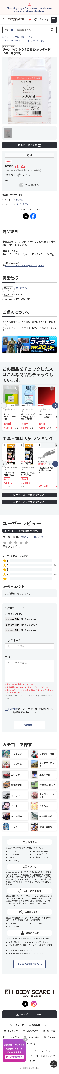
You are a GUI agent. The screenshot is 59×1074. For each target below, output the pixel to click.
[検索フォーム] (46, 19)
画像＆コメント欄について (32, 537)
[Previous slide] (4, 405)
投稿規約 (13, 709)
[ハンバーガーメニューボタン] (54, 20)
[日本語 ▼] (30, 19)
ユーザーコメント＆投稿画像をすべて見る (21, 531)
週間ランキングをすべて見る (28, 495)
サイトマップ (29, 1061)
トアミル (20, 199)
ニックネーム (13, 640)
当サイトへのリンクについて (43, 1056)
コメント (10, 657)
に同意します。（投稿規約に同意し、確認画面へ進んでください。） (30, 711)
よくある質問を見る (28, 964)
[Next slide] (55, 405)
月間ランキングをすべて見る (28, 502)
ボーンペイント (23, 204)
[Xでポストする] (26, 216)
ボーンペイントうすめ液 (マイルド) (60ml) (25, 265)
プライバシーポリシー (43, 1051)
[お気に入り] (35, 19)
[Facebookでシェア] (33, 216)
